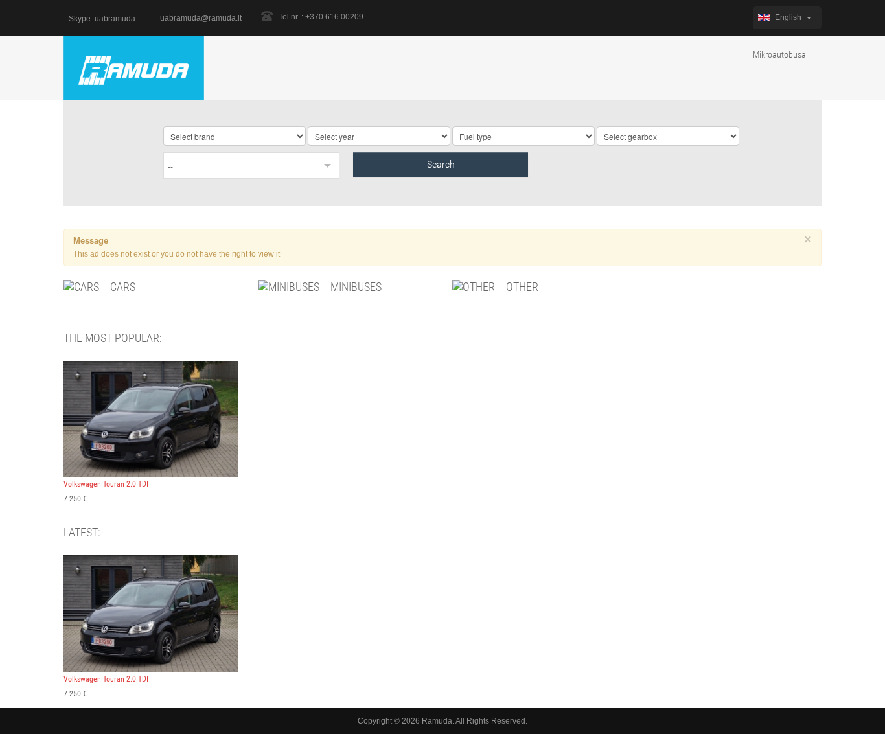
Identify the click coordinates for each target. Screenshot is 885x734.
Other (520, 286)
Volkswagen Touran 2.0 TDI (105, 483)
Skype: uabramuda (102, 18)
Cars (121, 286)
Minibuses (355, 286)
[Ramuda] (133, 67)
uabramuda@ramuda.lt (201, 18)
